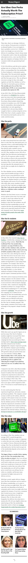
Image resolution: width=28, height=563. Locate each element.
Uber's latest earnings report (18, 342)
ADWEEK (11, 290)
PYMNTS (13, 95)
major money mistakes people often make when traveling (12, 212)
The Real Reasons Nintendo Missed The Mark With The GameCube (20, 530)
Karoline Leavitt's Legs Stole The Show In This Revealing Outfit (6, 551)
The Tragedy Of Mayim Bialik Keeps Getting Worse (20, 551)
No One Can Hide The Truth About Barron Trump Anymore (6, 529)
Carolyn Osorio (6, 16)
